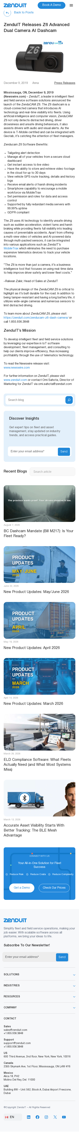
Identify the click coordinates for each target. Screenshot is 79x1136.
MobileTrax (11, 248)
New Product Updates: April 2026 (32, 648)
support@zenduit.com (17, 1043)
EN (12, 1117)
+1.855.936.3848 (13, 1033)
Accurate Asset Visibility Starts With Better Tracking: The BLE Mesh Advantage (34, 830)
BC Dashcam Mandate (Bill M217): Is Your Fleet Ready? (38, 534)
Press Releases (64, 83)
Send (63, 451)
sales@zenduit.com (15, 1030)
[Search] (69, 400)
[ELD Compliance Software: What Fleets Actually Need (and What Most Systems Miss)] (39, 732)
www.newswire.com (17, 368)
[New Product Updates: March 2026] (39, 676)
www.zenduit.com (15, 380)
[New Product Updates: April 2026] (39, 620)
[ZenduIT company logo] (15, 5)
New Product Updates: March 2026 (33, 704)
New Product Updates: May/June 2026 (36, 592)
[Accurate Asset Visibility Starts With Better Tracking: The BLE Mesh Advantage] (39, 798)
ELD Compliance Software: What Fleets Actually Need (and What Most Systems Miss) (37, 764)
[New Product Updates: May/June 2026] (39, 564)
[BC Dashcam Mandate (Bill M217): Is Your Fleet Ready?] (39, 503)
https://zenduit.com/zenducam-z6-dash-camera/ (36, 318)
